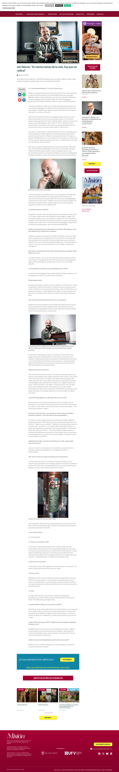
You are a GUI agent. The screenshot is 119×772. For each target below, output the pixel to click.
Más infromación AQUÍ (9, 8)
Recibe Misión (52, 14)
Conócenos (90, 14)
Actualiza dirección (66, 14)
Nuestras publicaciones (35, 14)
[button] (19, 94)
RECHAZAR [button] (59, 5)
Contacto (100, 14)
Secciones (19, 14)
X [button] (117, 1)
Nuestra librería (43, 705)
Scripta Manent (22, 705)
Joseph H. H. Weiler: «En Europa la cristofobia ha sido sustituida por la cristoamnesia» (91, 120)
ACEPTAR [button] (67, 5)
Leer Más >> (84, 97)
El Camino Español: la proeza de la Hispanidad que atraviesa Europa (68, 706)
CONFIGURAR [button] (49, 5)
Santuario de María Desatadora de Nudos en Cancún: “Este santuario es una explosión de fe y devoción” (91, 151)
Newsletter (80, 14)
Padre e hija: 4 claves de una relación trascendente (91, 91)
